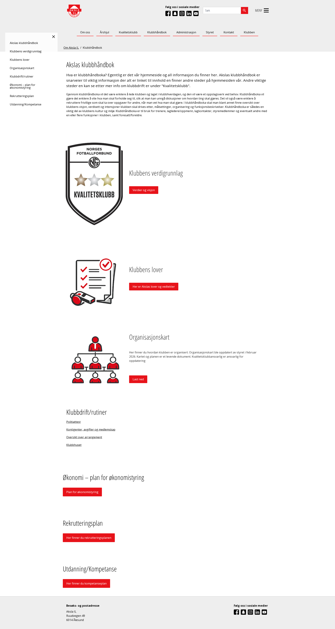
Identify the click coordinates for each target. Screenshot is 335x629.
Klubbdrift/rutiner (21, 76)
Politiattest (73, 422)
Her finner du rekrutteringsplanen (88, 538)
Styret (210, 32)
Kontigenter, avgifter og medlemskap (90, 429)
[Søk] (244, 10)
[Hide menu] (53, 37)
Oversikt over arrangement (84, 437)
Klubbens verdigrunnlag (26, 51)
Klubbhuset (73, 445)
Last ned (138, 379)
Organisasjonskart (22, 68)
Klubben (249, 32)
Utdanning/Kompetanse (25, 104)
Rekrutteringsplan (22, 96)
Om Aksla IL (71, 47)
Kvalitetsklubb (128, 32)
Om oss (85, 32)
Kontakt (229, 32)
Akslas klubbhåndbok (24, 43)
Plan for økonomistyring (82, 492)
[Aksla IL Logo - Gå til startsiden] (74, 10)
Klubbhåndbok (157, 32)
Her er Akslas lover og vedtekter (154, 286)
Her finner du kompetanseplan (86, 583)
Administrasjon (186, 32)
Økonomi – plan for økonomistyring (22, 86)
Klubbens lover (19, 60)
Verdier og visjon (144, 190)
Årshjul (104, 32)
